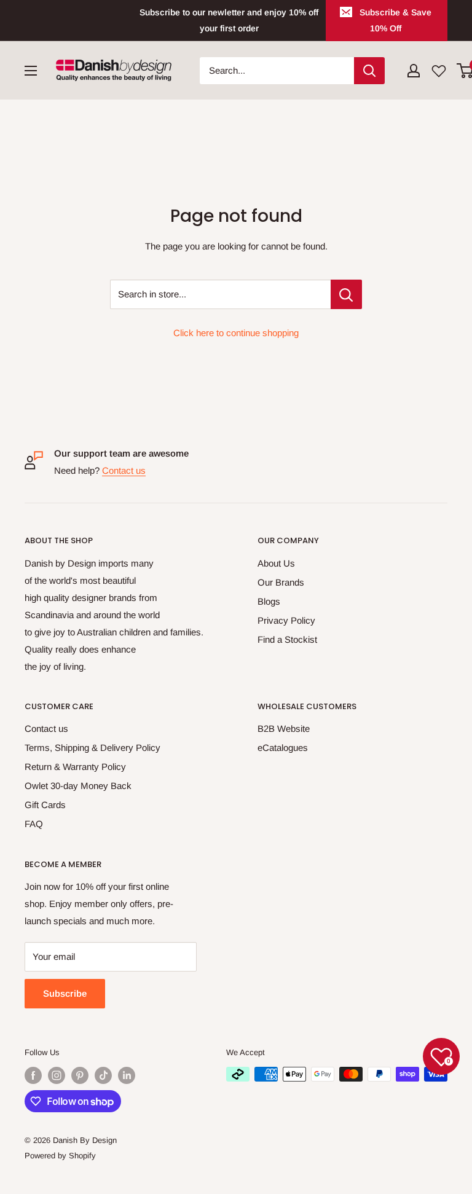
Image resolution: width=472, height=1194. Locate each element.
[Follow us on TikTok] (103, 1075)
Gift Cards (45, 804)
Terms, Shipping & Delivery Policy (92, 747)
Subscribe (65, 993)
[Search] (369, 70)
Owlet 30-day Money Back (78, 785)
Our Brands (281, 582)
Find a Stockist (287, 639)
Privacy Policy (286, 620)
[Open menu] (31, 71)
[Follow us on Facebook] (33, 1075)
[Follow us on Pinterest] (79, 1075)
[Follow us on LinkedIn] (126, 1075)
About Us (276, 563)
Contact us (124, 470)
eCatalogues (283, 747)
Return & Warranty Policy (75, 766)
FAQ (34, 824)
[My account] (413, 70)
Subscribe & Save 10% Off (395, 20)
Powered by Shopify (60, 1155)
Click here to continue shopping (236, 333)
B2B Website (284, 728)
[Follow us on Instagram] (56, 1075)
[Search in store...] (346, 294)
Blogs (269, 601)
